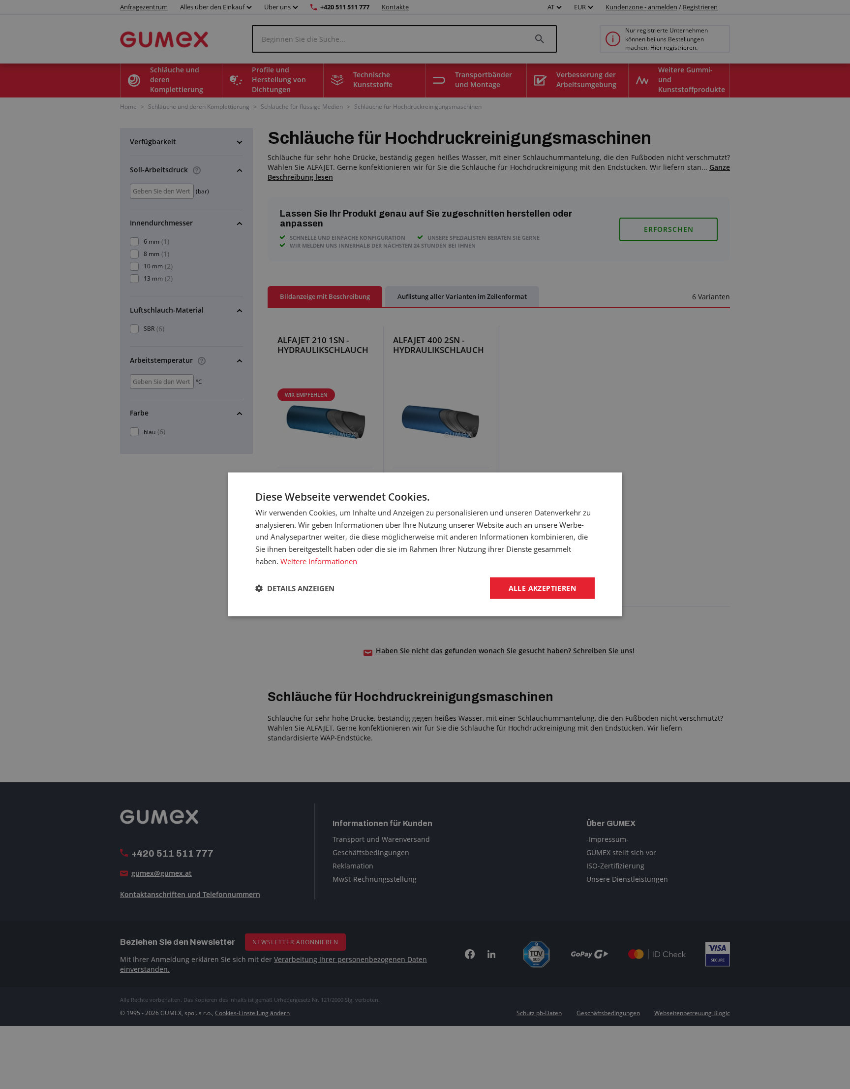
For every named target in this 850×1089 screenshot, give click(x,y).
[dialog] (425, 545)
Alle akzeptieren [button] (542, 588)
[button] (294, 588)
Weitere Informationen (318, 561)
